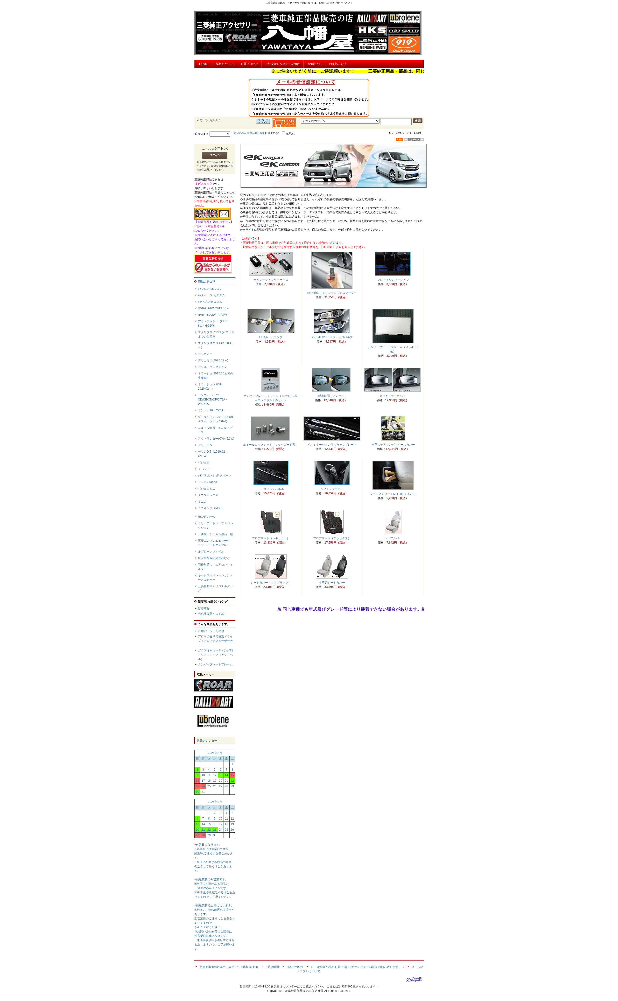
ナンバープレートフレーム (215, 664)
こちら (212, 162)
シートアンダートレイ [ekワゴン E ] (393, 494)
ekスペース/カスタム (211, 295)
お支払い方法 (337, 64)
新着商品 (204, 608)
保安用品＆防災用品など (214, 558)
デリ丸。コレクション (212, 367)
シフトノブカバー (332, 489)
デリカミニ (205, 354)
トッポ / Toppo (207, 482)
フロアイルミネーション (393, 280)
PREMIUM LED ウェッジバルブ (332, 337)
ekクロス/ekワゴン (210, 288)
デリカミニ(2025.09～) (213, 360)
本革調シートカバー (332, 582)
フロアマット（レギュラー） (271, 538)
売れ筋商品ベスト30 (211, 613)
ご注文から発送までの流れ (282, 64)
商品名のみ (240, 133)
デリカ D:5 (205, 445)
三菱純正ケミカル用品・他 (215, 534)
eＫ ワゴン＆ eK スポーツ (215, 475)
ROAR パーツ (207, 516)
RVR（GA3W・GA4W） (214, 315)
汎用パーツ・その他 (211, 631)
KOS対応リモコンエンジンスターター (332, 293)
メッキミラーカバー (392, 396)
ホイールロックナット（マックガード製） (270, 444)
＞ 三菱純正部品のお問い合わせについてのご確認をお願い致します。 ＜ (358, 967)
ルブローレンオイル (211, 551)
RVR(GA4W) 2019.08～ (213, 308)
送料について (224, 64)
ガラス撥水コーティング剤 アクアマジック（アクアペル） (224, 655)
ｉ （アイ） (205, 469)
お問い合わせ (249, 64)
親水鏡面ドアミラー (331, 396)
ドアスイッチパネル (271, 489)
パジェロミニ (206, 488)
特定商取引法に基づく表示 (217, 967)
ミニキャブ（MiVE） (211, 508)
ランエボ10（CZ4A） (212, 410)
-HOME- (203, 64)
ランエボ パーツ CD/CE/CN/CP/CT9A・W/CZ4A (213, 399)
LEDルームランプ (270, 337)
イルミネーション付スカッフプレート (332, 444)
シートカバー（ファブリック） (271, 582)
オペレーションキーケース (270, 280)
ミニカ (202, 501)
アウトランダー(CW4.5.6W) (216, 438)
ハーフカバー (393, 538)
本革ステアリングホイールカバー (393, 444)
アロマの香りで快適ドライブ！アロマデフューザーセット (215, 641)
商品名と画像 (257, 133)
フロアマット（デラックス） (332, 538)
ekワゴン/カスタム (210, 302)
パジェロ (204, 462)
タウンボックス (208, 495)
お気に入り (314, 64)
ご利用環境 (272, 967)
